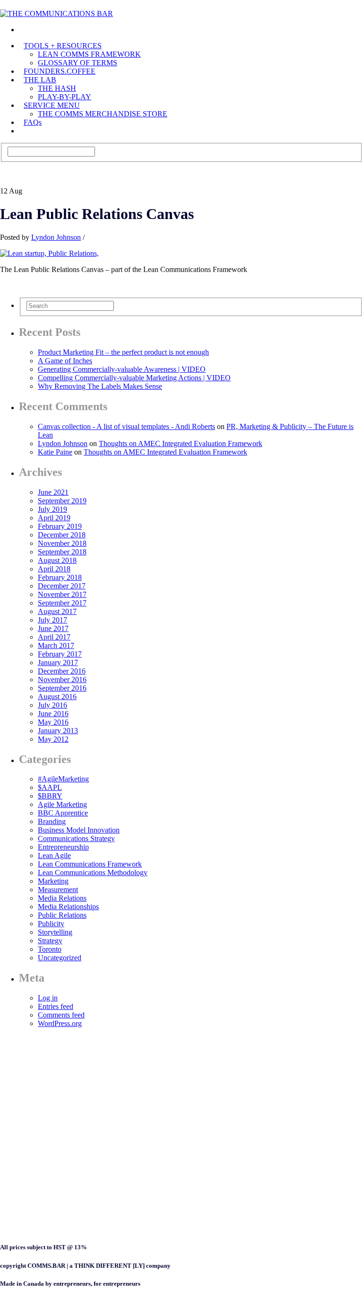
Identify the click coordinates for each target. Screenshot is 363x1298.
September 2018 (62, 552)
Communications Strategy (76, 838)
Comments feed (61, 1015)
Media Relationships (68, 907)
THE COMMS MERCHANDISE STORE (102, 114)
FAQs (33, 122)
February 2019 (60, 526)
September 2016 (62, 688)
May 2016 (53, 722)
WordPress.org (60, 1023)
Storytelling (55, 932)
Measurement (58, 890)
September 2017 (62, 603)
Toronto (49, 949)
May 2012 (53, 739)
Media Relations (62, 898)
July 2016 (52, 705)
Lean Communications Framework (90, 864)
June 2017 (53, 628)
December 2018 (62, 535)
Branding (52, 821)
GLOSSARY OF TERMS (77, 63)
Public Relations (62, 915)
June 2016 (53, 714)
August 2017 (57, 611)
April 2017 (54, 637)
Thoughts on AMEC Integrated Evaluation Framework (180, 443)
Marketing (53, 881)
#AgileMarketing (63, 779)
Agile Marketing (62, 804)
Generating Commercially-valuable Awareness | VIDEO (122, 369)
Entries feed (55, 1006)
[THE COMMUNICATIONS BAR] (23, 30)
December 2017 (62, 586)
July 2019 (52, 509)
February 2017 (60, 654)
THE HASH (57, 88)
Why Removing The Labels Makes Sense (100, 386)
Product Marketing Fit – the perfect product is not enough (123, 352)
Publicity (51, 924)
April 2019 (54, 518)
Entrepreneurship (63, 847)
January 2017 (58, 662)
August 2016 (57, 697)
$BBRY (50, 796)
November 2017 (62, 594)
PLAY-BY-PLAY (64, 97)
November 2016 (62, 679)
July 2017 (52, 620)
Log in (48, 998)
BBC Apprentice (63, 813)
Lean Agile (54, 855)
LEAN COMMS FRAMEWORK (89, 54)
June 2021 (53, 492)
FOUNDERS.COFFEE (59, 71)
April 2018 (54, 569)
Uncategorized (59, 958)
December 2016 (62, 671)
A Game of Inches (65, 361)
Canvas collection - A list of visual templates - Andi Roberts (126, 426)
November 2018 (62, 543)
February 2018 (60, 577)
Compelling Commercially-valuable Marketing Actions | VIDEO (134, 378)
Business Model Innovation (79, 830)
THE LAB (40, 80)
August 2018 (57, 560)
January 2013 (58, 731)
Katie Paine (55, 452)
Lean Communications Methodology (92, 872)
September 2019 (62, 501)
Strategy (50, 941)
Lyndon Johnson (56, 237)
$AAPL (50, 787)
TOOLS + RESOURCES (63, 46)
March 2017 (56, 645)
